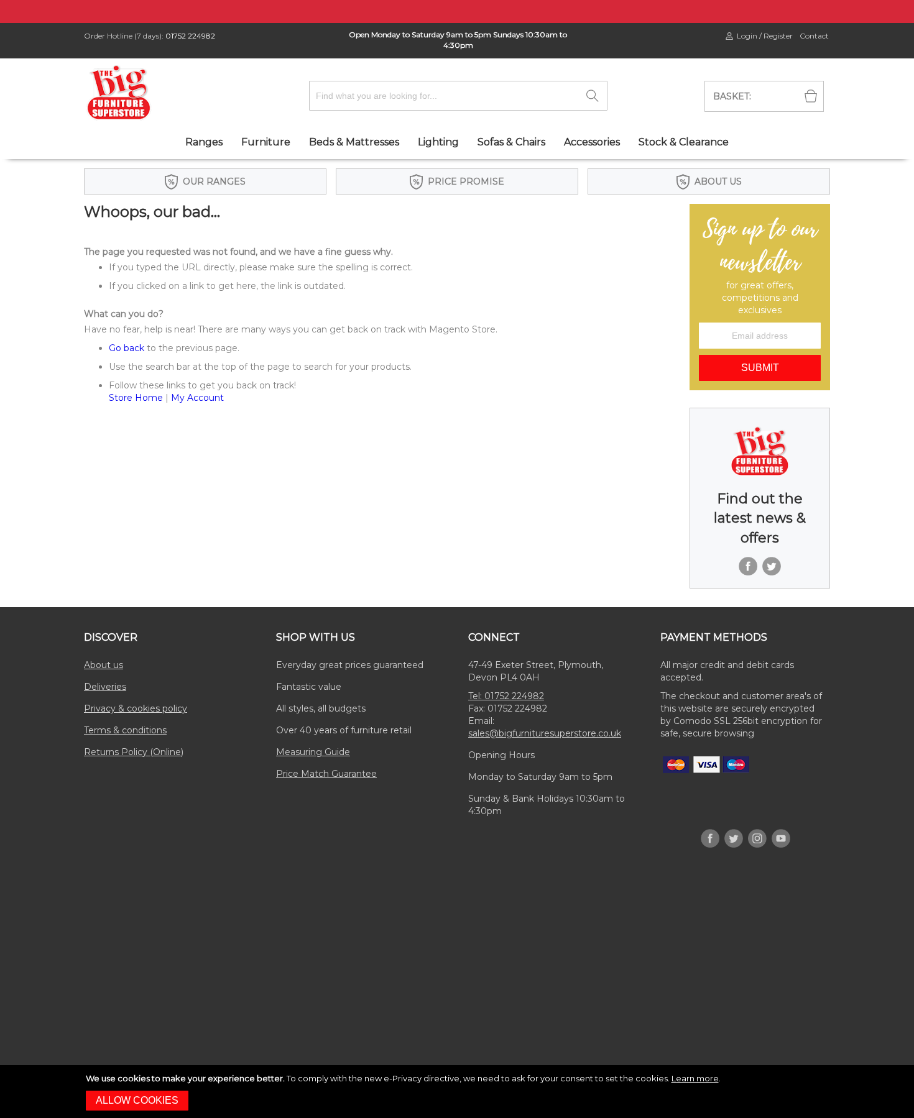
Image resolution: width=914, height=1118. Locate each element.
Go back (126, 348)
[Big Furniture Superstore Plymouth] (119, 93)
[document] (459, 1092)
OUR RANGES (214, 181)
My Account (197, 397)
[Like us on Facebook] (748, 553)
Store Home (136, 397)
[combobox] (458, 96)
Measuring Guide (313, 752)
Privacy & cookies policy (135, 708)
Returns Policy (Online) (133, 752)
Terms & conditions (125, 730)
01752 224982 (190, 35)
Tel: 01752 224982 (506, 696)
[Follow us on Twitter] (771, 553)
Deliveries (105, 686)
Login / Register (765, 35)
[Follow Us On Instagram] (757, 826)
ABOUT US (718, 181)
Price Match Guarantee (326, 773)
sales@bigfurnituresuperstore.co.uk (544, 733)
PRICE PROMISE (466, 181)
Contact (814, 35)
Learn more (695, 1078)
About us (103, 665)
